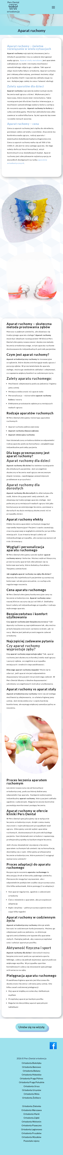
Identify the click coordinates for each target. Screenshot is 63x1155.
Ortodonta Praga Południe (31, 1082)
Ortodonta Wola (31, 1094)
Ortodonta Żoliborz (31, 1097)
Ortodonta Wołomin (31, 1121)
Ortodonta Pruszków (31, 1133)
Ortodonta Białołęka (31, 1063)
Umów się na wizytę (31, 1027)
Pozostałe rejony (31, 1141)
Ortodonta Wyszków (31, 1137)
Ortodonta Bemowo (31, 1067)
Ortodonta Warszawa (31, 1110)
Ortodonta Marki (31, 1114)
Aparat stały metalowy (31, 60)
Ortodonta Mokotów (31, 1074)
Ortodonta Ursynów (31, 1090)
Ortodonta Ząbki (31, 1117)
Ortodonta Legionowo (31, 1129)
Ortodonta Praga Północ (31, 1078)
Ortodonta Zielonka (31, 1106)
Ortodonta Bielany (31, 1070)
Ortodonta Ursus (32, 1086)
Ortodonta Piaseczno (32, 1125)
